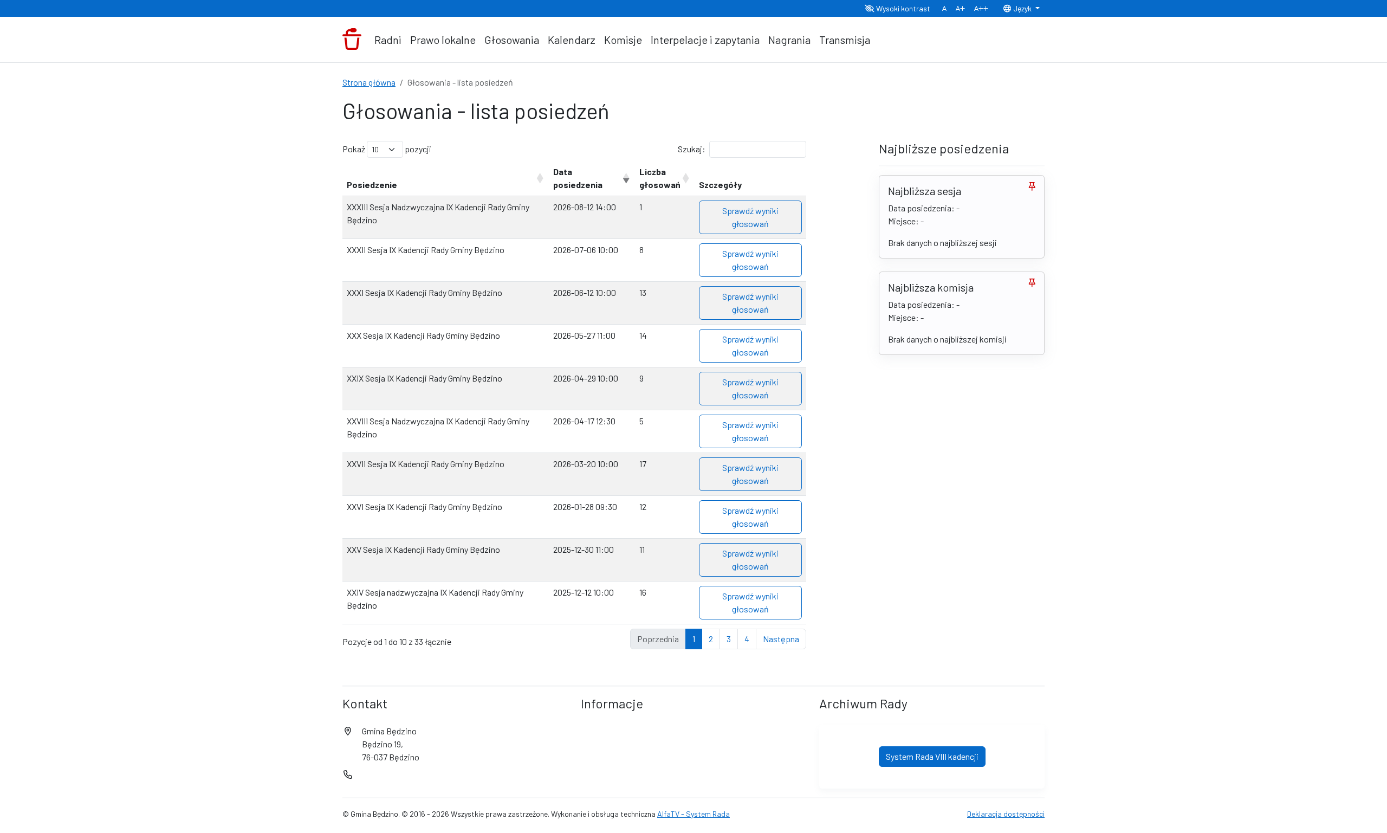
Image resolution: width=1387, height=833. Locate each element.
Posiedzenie (372, 184)
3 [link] (729, 639)
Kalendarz (571, 39)
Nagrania (789, 39)
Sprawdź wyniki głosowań (750, 217)
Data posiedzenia (577, 178)
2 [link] (711, 639)
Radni (387, 39)
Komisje (623, 39)
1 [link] (693, 639)
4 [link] (746, 639)
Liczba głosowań (659, 178)
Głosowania (511, 39)
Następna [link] (781, 639)
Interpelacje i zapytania (705, 39)
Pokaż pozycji (386, 149)
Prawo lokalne (443, 39)
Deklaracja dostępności (1006, 813)
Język (1022, 8)
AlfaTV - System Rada (693, 813)
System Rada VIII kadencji (932, 756)
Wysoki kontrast (902, 8)
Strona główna (369, 82)
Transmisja (844, 39)
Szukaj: (691, 149)
